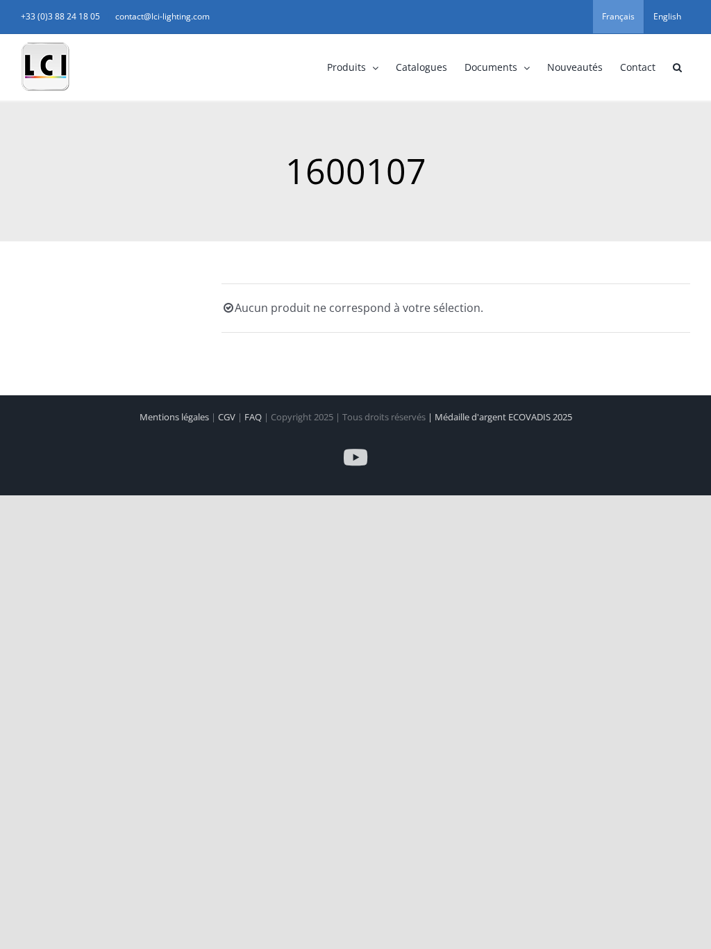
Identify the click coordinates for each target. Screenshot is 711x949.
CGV (227, 417)
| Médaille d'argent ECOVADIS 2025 (500, 417)
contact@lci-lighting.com (162, 16)
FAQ (254, 417)
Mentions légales (175, 417)
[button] (677, 67)
